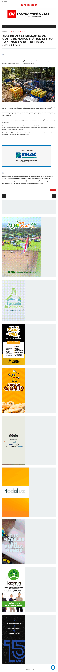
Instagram (30, 5)
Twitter (25, 5)
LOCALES (53, 189)
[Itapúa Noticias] (29, 20)
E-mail (33, 5)
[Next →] (54, 196)
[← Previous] (4, 196)
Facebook (22, 5)
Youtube (28, 5)
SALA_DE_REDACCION (20, 31)
